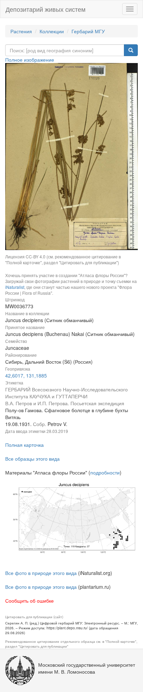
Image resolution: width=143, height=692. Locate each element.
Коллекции (52, 31)
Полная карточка (24, 444)
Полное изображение (29, 59)
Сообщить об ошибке (29, 600)
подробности (105, 472)
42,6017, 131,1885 (26, 375)
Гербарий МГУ (88, 31)
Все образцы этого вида (32, 458)
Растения (21, 31)
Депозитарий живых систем (45, 9)
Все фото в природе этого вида (41, 572)
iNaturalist (14, 287)
